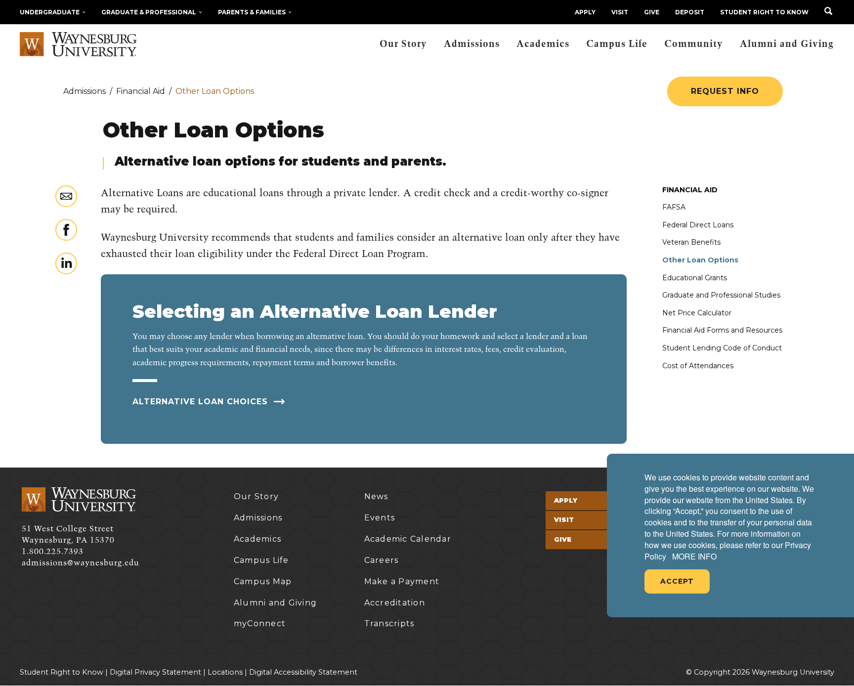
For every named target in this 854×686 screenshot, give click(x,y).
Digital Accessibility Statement (303, 672)
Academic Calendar (407, 539)
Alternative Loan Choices (201, 401)
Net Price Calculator (696, 312)
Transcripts (389, 623)
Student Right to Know (764, 12)
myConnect (260, 623)
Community (693, 44)
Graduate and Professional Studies (721, 295)
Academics (542, 44)
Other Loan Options (700, 260)
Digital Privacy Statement (155, 672)
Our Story (403, 44)
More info (694, 556)
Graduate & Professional (148, 12)
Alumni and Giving (787, 44)
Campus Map (263, 581)
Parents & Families (252, 12)
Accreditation (394, 602)
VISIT (619, 12)
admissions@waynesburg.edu (80, 563)
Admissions (472, 44)
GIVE (651, 12)
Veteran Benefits (691, 242)
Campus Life (616, 44)
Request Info (725, 91)
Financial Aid (690, 189)
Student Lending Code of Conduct (722, 347)
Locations (225, 672)
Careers (381, 560)
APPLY (585, 12)
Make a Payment (402, 581)
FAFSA (673, 207)
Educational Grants (694, 277)
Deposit (689, 12)
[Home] (78, 44)
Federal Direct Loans (697, 224)
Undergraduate (50, 12)
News (376, 496)
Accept (677, 581)
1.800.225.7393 (53, 552)
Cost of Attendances (697, 365)
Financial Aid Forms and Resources (722, 330)
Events (379, 517)
